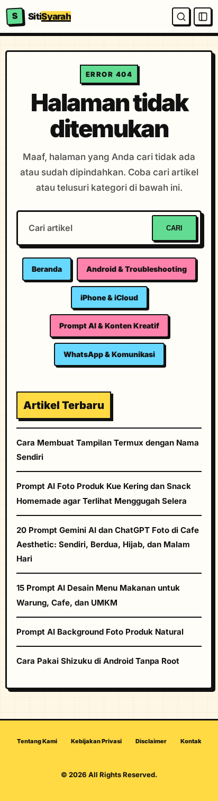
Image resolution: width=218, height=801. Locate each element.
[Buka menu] (203, 16)
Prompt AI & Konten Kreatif (109, 325)
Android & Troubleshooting (136, 268)
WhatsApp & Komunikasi (109, 354)
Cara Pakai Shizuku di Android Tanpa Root (97, 661)
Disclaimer (151, 741)
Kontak (191, 741)
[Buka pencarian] (181, 16)
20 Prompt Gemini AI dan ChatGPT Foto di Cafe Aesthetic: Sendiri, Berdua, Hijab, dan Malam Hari (107, 544)
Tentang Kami (37, 741)
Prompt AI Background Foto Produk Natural (100, 632)
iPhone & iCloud (109, 297)
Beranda (47, 268)
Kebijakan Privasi (96, 741)
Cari (174, 228)
